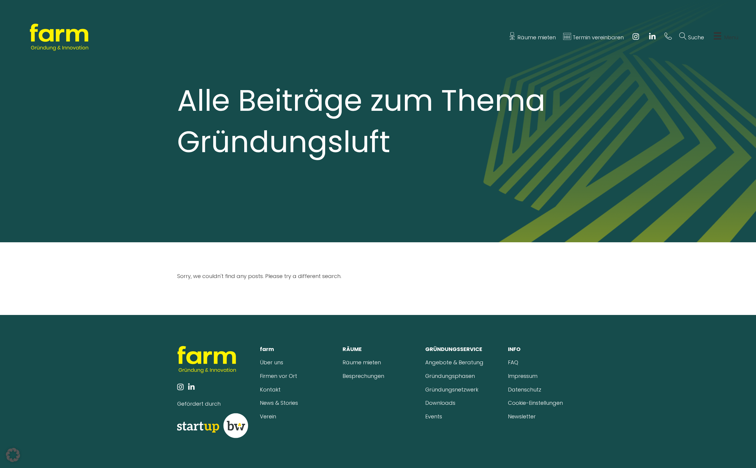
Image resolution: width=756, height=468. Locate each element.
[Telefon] (668, 37)
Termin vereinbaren (597, 37)
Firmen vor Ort (278, 376)
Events (433, 416)
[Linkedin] (652, 37)
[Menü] (717, 37)
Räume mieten (536, 37)
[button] (13, 455)
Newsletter (522, 416)
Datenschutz (524, 389)
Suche (695, 37)
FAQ (513, 362)
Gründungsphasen (450, 376)
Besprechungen (363, 376)
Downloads (440, 403)
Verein (268, 416)
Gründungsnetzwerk (451, 389)
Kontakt (270, 389)
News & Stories (279, 403)
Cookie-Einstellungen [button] (535, 403)
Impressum (522, 376)
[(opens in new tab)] (212, 425)
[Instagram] (635, 37)
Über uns (271, 362)
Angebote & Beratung (454, 362)
